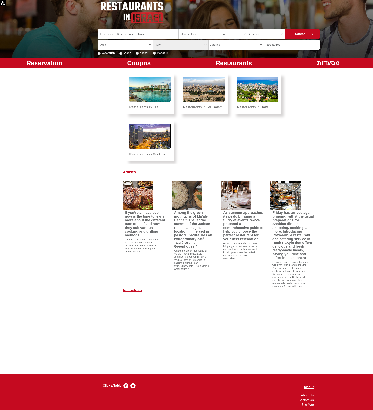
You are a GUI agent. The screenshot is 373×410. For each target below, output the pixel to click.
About (309, 387)
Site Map (308, 404)
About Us (307, 395)
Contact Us (306, 400)
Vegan (127, 52)
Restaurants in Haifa (253, 107)
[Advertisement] (218, 320)
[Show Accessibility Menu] (3, 3)
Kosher (144, 52)
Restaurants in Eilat (144, 107)
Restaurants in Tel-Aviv (147, 154)
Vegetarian (108, 52)
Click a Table (112, 385)
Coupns (139, 62)
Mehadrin (163, 52)
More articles (132, 290)
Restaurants (234, 62)
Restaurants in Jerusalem (203, 107)
